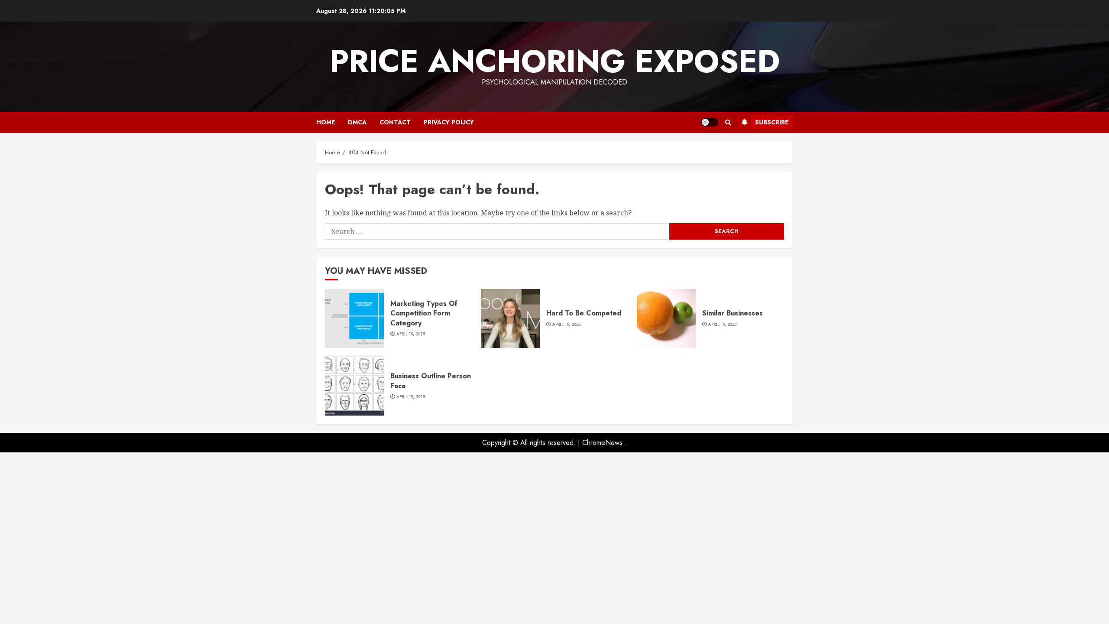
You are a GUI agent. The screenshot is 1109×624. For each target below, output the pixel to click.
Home (325, 122)
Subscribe (771, 122)
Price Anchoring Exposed (555, 61)
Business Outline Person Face (430, 380)
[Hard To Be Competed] (510, 318)
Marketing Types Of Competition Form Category (423, 313)
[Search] (728, 122)
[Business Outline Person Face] (354, 386)
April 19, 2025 (410, 334)
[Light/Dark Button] (709, 122)
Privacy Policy (449, 122)
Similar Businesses (732, 313)
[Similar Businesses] (666, 318)
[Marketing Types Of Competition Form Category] (354, 318)
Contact (395, 122)
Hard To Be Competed (583, 313)
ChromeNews (602, 443)
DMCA (357, 122)
